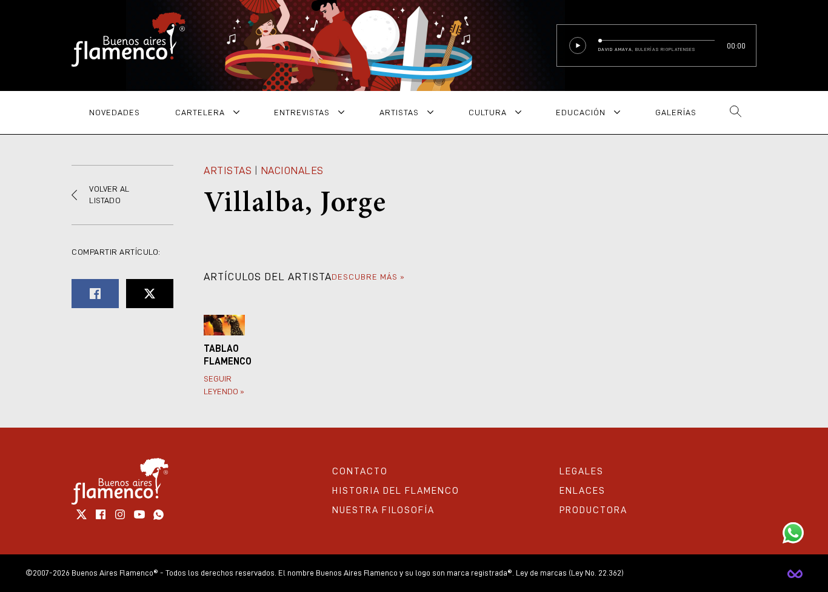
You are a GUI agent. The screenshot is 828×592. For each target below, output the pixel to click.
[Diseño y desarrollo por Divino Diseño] (795, 573)
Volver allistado (109, 194)
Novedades (114, 112)
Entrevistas (302, 112)
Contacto (360, 471)
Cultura (488, 112)
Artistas (399, 112)
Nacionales (292, 170)
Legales (581, 471)
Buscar (735, 112)
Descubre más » (368, 276)
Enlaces (582, 491)
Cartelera (200, 112)
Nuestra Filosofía (383, 510)
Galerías (675, 112)
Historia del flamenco (395, 491)
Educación (581, 112)
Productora (593, 510)
